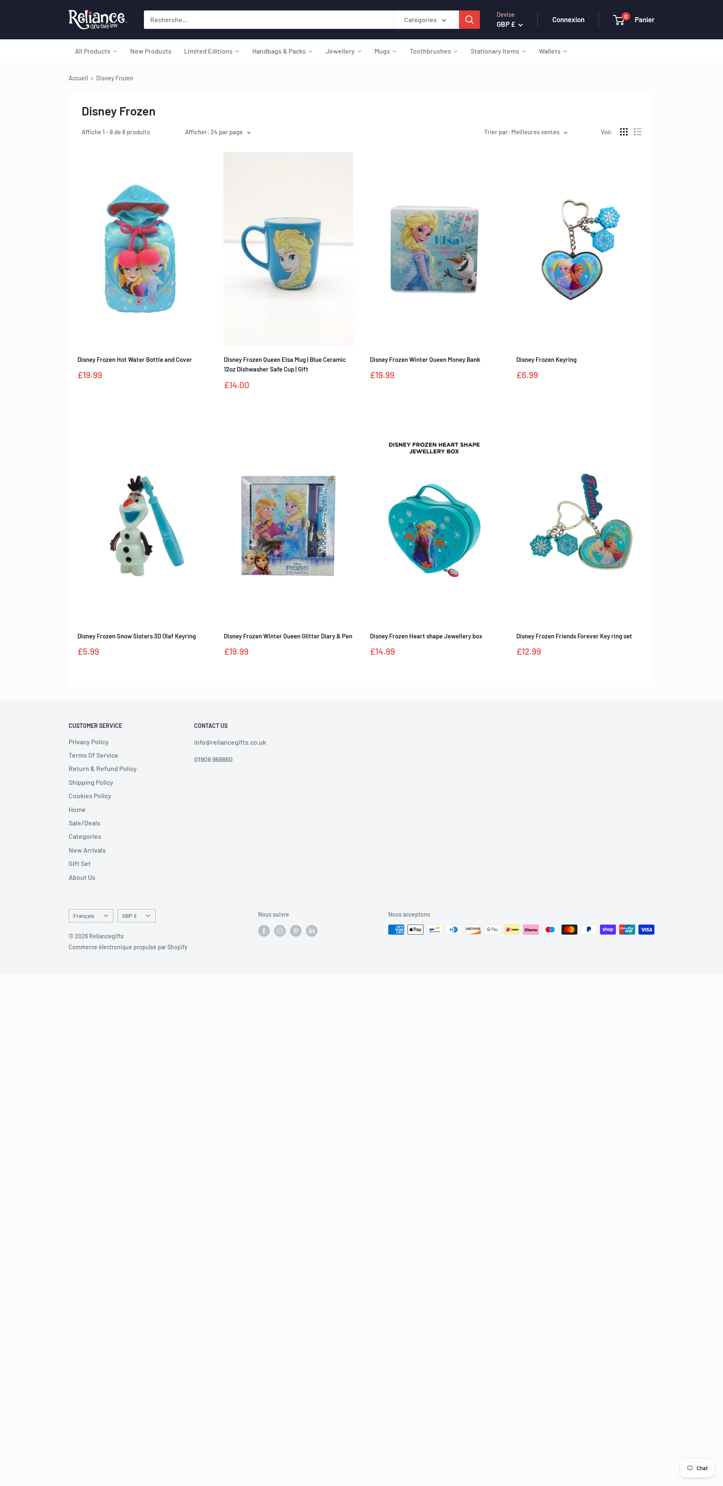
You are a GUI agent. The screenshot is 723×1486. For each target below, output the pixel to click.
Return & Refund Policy (103, 768)
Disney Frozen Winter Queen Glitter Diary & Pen (288, 636)
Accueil (78, 78)
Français (84, 915)
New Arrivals (87, 850)
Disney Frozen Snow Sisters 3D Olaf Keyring (136, 636)
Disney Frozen (114, 78)
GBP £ (129, 915)
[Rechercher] (469, 19)
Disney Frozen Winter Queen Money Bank (425, 359)
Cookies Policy (90, 795)
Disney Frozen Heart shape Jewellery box (426, 636)
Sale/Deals (84, 823)
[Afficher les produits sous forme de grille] (624, 132)
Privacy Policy (89, 742)
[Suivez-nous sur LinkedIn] (312, 930)
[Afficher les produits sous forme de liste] (637, 132)
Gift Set (80, 863)
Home (77, 809)
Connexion (568, 19)
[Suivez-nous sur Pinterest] (296, 930)
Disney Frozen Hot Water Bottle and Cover (134, 359)
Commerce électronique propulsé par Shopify (128, 947)
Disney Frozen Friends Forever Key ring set (574, 636)
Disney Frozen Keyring (546, 359)
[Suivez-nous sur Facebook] (264, 930)
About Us (82, 877)
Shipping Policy (91, 782)
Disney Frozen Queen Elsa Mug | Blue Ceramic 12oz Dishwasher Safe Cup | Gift (285, 364)
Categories (85, 836)
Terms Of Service (93, 755)
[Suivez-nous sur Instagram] (280, 930)
